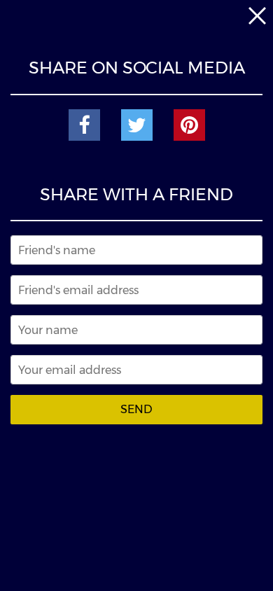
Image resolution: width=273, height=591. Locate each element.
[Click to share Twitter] (137, 125)
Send (136, 409)
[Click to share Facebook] (84, 125)
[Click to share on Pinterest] (189, 125)
